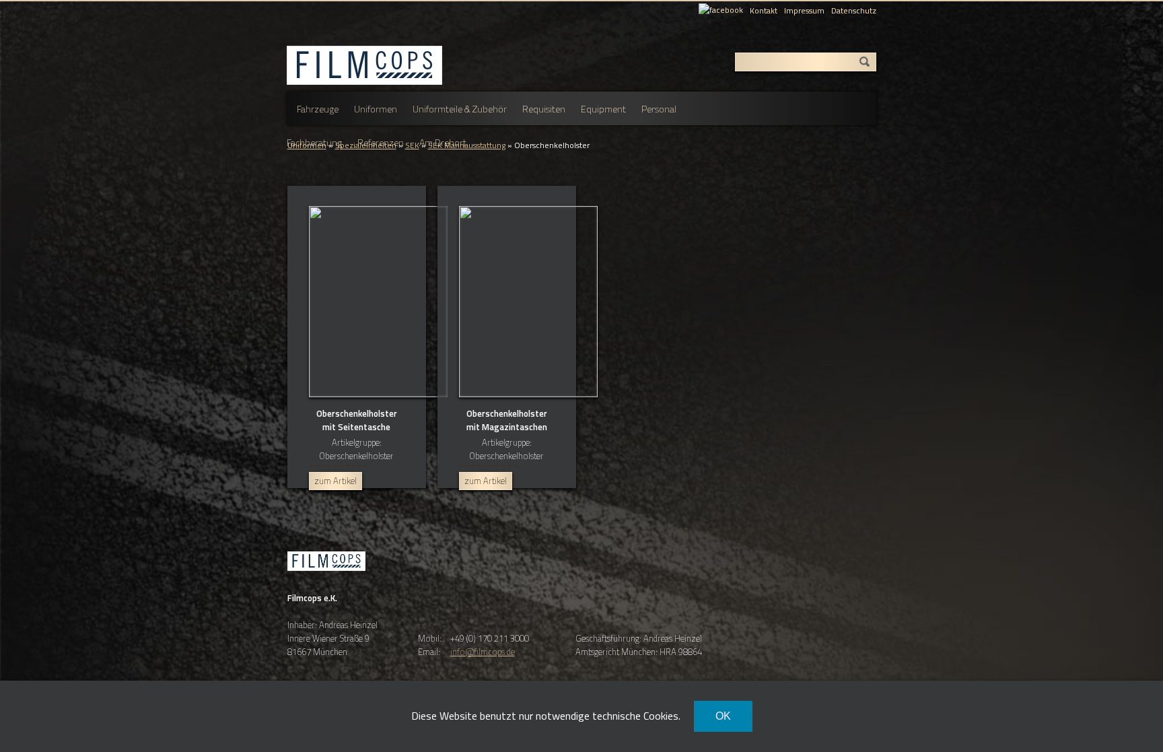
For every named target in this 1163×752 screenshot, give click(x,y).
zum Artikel (335, 480)
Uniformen (375, 109)
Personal (658, 109)
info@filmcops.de (482, 651)
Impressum (804, 10)
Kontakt (763, 10)
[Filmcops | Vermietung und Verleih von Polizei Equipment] (326, 583)
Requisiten (543, 109)
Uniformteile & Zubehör (460, 109)
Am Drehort (442, 142)
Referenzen (380, 142)
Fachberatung (314, 142)
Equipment (603, 109)
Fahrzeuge (318, 109)
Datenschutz (853, 10)
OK (723, 716)
